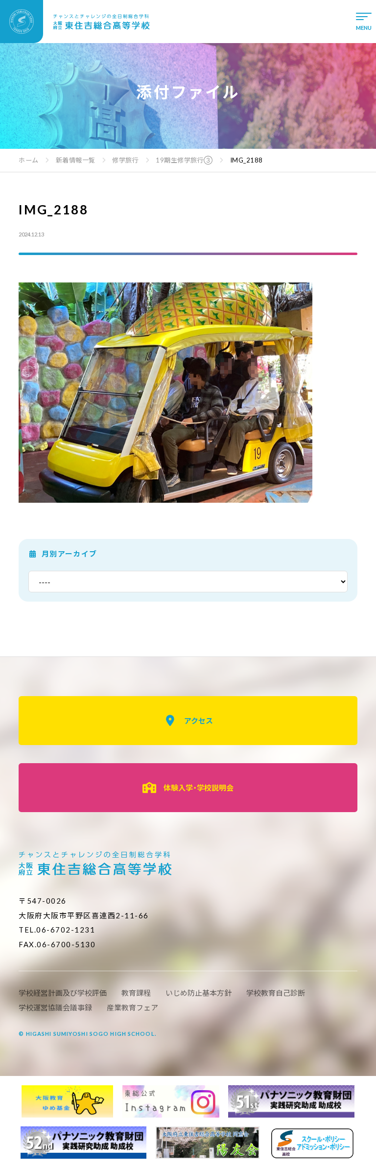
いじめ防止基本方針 (198, 992)
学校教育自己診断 (275, 992)
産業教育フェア (132, 1007)
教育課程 (136, 992)
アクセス (198, 720)
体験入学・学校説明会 (199, 787)
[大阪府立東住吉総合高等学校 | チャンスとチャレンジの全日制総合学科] (75, 21)
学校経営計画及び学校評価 (63, 992)
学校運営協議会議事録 (55, 1007)
